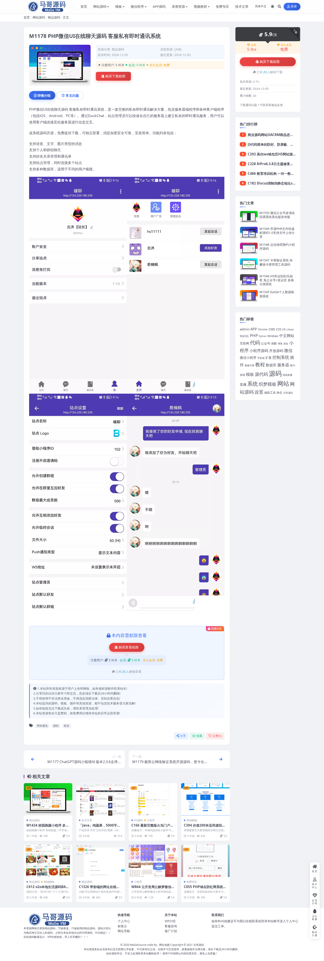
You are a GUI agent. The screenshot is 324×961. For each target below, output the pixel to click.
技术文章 (87, 820)
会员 (253, 45)
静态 (279, 393)
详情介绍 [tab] (43, 95)
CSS (278, 329)
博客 (280, 343)
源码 (55, 726)
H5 (284, 329)
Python (262, 336)
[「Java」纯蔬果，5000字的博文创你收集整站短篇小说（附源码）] (100, 799)
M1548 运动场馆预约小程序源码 (277, 246)
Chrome (263, 329)
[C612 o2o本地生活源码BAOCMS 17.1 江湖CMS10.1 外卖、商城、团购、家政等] (48, 861)
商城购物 (191, 820)
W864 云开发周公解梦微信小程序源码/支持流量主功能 (153, 889)
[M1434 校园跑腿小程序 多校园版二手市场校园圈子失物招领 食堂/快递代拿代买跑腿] (48, 799)
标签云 (122, 926)
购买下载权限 (115, 76)
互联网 (244, 343)
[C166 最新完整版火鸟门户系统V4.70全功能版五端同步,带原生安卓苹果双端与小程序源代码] (153, 799)
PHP (254, 335)
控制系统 (280, 357)
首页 (27, 17)
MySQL (244, 336)
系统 (252, 383)
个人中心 (124, 921)
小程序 (151, 820)
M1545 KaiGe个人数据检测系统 (276, 294)
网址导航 (124, 931)
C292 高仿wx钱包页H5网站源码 (272, 154)
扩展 (268, 358)
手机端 (260, 357)
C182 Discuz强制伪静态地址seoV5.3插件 (279, 183)
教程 (260, 364)
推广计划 (171, 931)
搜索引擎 (249, 365)
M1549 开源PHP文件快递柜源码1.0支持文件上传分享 (277, 233)
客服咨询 (171, 926)
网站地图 (164, 945)
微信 (288, 350)
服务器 (283, 364)
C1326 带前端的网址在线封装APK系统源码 (99, 889)
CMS (271, 329)
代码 (255, 342)
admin (245, 329)
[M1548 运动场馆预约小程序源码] (249, 248)
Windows (272, 336)
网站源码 (39, 17)
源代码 (261, 374)
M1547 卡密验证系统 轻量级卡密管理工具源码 (276, 262)
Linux (290, 329)
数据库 (271, 365)
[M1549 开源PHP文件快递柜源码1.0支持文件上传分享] (249, 233)
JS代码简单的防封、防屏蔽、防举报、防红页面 (282, 144)
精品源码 (54, 17)
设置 (259, 392)
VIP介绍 (170, 921)
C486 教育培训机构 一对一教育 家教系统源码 (281, 173)
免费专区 (191, 882)
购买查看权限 (129, 647)
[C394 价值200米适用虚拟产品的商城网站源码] (205, 799)
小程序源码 (259, 350)
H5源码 (138, 820)
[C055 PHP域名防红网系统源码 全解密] (205, 861)
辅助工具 (270, 393)
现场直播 (287, 374)
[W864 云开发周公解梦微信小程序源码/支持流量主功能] (153, 861)
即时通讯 (42, 726)
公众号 (265, 343)
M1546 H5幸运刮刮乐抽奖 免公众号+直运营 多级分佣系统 (276, 280)
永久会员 (286, 45)
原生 (285, 343)
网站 (283, 383)
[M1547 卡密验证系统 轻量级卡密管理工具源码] (249, 264)
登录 (294, 6)
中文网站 (286, 335)
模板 (250, 374)
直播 (243, 384)
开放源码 (276, 350)
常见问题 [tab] (72, 95)
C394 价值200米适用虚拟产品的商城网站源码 (204, 827)
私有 (66, 726)
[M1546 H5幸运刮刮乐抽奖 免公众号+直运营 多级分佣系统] (249, 280)
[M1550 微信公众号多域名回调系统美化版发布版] (249, 217)
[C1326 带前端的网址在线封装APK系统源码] (100, 861)
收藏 (199, 736)
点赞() (217, 736)
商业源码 (34, 882)
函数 (274, 343)
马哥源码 (288, 392)
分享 (183, 736)
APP (253, 329)
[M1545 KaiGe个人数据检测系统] (249, 296)
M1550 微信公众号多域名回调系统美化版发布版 (277, 215)
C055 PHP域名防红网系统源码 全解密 (205, 889)
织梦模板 (267, 384)
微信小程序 (248, 357)
